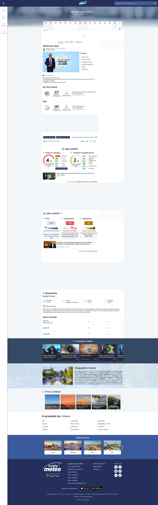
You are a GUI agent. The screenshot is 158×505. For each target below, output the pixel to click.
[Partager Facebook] (91, 141)
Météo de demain (49, 137)
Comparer (79, 42)
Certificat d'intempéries (75, 469)
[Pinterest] (116, 475)
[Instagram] (120, 471)
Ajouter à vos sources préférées (53, 141)
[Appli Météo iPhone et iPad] (85, 488)
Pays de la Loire (52, 7)
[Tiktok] (120, 475)
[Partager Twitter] (94, 141)
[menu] (3, 3)
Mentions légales (51, 494)
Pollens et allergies (53, 153)
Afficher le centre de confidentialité (83, 496)
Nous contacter (73, 480)
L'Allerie (61, 7)
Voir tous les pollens (61, 168)
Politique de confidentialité (98, 494)
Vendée (57, 7)
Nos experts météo (74, 466)
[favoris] (92, 12)
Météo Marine (97, 466)
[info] (61, 213)
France (47, 7)
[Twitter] (120, 467)
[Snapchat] (116, 471)
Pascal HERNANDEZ (60, 49)
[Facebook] (116, 467)
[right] (122, 350)
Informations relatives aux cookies (81, 494)
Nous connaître (73, 475)
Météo (43, 7)
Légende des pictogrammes (77, 483)
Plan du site (68, 494)
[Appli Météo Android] (97, 488)
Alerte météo (72, 472)
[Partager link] (87, 141)
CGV (62, 494)
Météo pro (96, 469)
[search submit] (155, 3)
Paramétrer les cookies (112, 494)
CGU (58, 494)
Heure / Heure (69, 42)
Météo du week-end (63, 137)
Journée (60, 42)
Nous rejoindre (72, 478)
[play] (49, 176)
